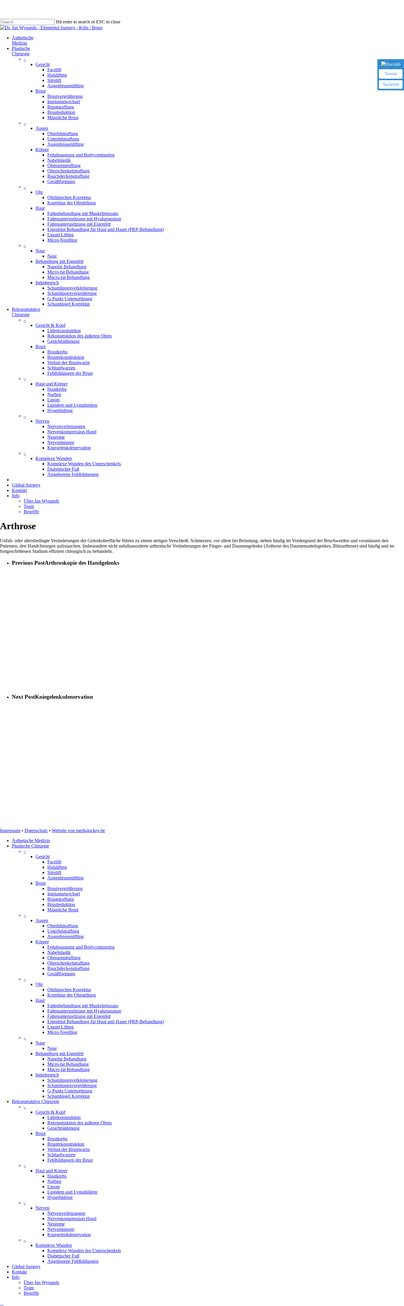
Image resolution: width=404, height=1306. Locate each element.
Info (16, 1277)
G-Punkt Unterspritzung (69, 1090)
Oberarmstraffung (63, 957)
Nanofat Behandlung (66, 1058)
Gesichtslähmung (63, 1128)
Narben (54, 1181)
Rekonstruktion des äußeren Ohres (79, 1122)
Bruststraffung (60, 899)
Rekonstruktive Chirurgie (35, 1101)
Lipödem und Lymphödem (72, 1191)
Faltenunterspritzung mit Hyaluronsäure (84, 1010)
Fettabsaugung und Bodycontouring (80, 947)
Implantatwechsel (63, 893)
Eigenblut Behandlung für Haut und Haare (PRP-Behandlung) (105, 1021)
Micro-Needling (62, 1032)
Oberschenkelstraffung (68, 963)
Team (29, 1287)
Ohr (39, 984)
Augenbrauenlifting (65, 877)
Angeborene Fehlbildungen (72, 1261)
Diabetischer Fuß (63, 1255)
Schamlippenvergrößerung (72, 1085)
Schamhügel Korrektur (68, 1096)
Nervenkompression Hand (71, 1218)
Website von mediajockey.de (78, 830)
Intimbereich (47, 1074)
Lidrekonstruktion (64, 1117)
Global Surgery (26, 1266)
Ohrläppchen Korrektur (69, 989)
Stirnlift (54, 872)
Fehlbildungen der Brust (70, 1160)
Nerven (42, 1207)
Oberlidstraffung (62, 925)
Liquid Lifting (60, 1026)
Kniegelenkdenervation (69, 1234)
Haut (40, 1000)
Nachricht (391, 84)
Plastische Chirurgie (30, 845)
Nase (40, 1042)
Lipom (53, 1186)
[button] (2, 1303)
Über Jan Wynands (41, 1282)
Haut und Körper (51, 1170)
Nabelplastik (59, 952)
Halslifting (57, 867)
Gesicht (42, 856)
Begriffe (31, 1293)
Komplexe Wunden (53, 1245)
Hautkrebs (57, 1176)
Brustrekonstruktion (65, 1144)
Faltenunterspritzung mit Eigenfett (79, 1016)
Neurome (56, 1223)
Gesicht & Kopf (50, 1112)
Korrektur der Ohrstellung (71, 994)
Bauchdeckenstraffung (68, 968)
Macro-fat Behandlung (68, 1069)
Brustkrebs (57, 1138)
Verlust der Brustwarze (68, 1149)
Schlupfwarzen (61, 1154)
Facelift (54, 861)
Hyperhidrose (60, 1197)
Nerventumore (60, 1229)
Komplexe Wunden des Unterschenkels (84, 1250)
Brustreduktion (61, 904)
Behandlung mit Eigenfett (59, 1053)
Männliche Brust (62, 909)
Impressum (10, 830)
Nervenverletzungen (66, 1213)
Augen (41, 920)
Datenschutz (36, 830)
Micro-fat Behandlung (68, 1064)
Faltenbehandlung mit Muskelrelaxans (82, 1005)
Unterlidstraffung (63, 931)
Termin (391, 74)
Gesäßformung (61, 973)
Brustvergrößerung (65, 888)
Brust (40, 883)
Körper (42, 941)
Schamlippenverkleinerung (72, 1080)
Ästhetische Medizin (31, 840)
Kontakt (19, 1271)
